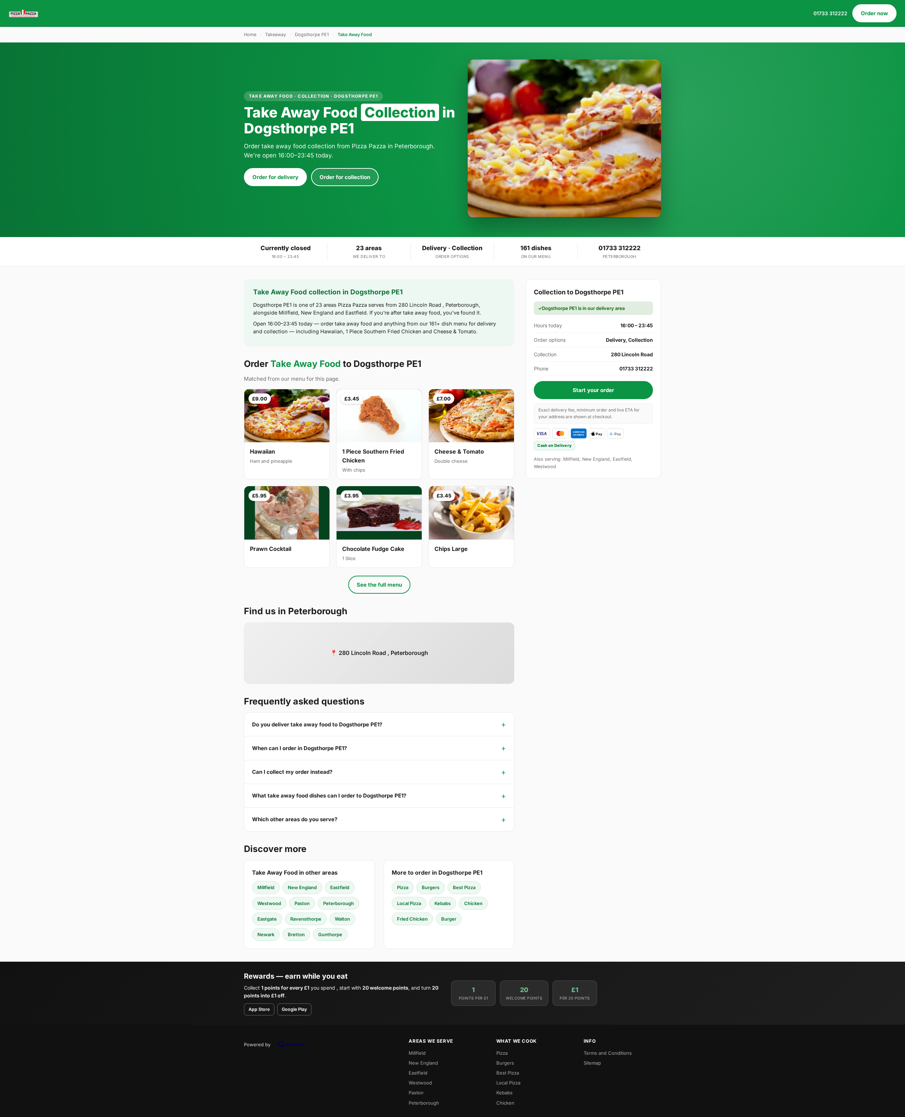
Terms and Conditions (608, 1053)
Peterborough (338, 903)
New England (302, 887)
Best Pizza (464, 887)
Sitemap (592, 1063)
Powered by (257, 1044)
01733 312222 (830, 13)
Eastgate (267, 919)
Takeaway (275, 34)
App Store (259, 1009)
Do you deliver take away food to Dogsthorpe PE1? (317, 724)
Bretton (296, 934)
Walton (342, 919)
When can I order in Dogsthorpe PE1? (299, 748)
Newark (265, 934)
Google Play (294, 1009)
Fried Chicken (412, 919)
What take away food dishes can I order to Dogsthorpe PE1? (329, 795)
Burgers (430, 887)
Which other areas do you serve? (294, 819)
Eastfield (339, 887)
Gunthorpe (330, 934)
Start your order (593, 390)
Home (250, 34)
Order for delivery (275, 177)
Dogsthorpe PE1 (312, 34)
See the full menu (379, 584)
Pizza (402, 887)
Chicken (473, 903)
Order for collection (345, 177)
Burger (448, 919)
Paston (302, 903)
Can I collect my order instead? (292, 771)
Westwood (269, 903)
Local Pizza (409, 903)
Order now (874, 13)
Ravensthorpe (305, 919)
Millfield (265, 887)
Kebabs (442, 903)
